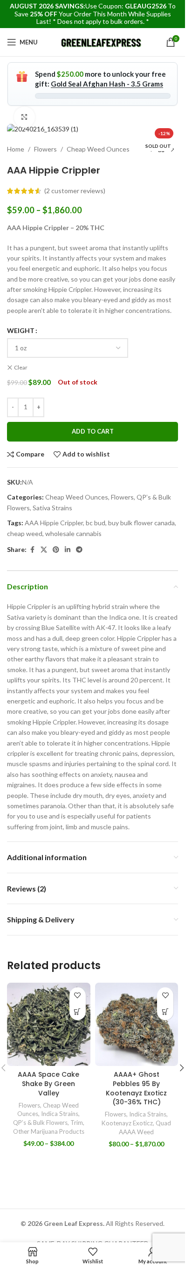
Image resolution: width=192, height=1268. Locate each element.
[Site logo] (102, 41)
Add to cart (93, 431)
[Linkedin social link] (67, 549)
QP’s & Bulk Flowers (40, 1122)
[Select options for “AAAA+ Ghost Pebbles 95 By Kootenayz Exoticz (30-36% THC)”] (165, 1012)
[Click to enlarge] (24, 117)
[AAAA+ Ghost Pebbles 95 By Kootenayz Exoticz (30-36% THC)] (136, 1024)
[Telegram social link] (79, 549)
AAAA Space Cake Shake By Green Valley (48, 1083)
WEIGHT (20, 330)
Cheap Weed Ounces (98, 149)
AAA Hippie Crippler (54, 523)
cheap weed (24, 533)
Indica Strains (59, 1113)
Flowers (45, 149)
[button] (181, 1067)
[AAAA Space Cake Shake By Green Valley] (48, 1024)
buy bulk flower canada (141, 523)
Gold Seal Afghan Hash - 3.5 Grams (107, 84)
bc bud (95, 523)
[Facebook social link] (32, 549)
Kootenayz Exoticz (127, 1123)
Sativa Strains (52, 508)
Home (15, 149)
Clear (20, 367)
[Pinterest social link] (56, 549)
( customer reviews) (74, 191)
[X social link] (44, 549)
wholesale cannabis (73, 533)
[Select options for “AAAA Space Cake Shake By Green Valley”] (77, 1012)
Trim (76, 1122)
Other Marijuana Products (48, 1131)
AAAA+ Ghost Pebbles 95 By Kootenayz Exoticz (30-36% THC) (136, 1088)
